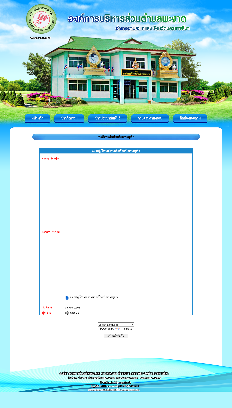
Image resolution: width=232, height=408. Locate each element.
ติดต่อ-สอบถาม (190, 118)
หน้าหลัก (37, 118)
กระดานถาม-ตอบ (150, 118)
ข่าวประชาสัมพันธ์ (107, 118)
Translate (126, 328)
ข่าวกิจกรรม (69, 118)
